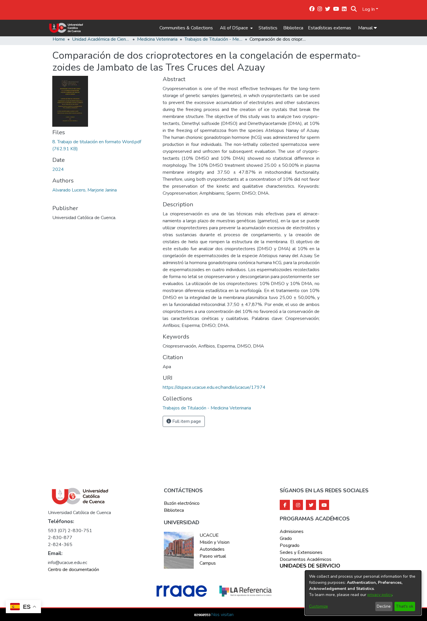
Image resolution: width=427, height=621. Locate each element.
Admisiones (292, 531)
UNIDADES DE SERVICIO (310, 566)
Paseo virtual (213, 556)
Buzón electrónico (182, 503)
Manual (366, 28)
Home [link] (59, 39)
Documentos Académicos (305, 559)
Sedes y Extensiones (301, 552)
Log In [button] (369, 9)
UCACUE (209, 535)
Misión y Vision (214, 542)
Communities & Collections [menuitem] (186, 28)
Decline (384, 606)
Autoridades (212, 549)
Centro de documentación (73, 569)
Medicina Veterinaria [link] (157, 39)
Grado (286, 538)
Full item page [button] (186, 421)
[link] (207, 408)
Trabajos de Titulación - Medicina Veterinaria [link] (213, 39)
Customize (318, 606)
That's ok (404, 606)
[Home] (66, 28)
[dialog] (363, 592)
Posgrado (289, 545)
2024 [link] (58, 169)
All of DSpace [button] (234, 28)
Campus (208, 563)
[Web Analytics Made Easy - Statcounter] (202, 614)
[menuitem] (236, 27)
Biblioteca (293, 28)
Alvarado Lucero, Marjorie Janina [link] (84, 190)
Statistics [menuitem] (268, 28)
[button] (354, 9)
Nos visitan (222, 614)
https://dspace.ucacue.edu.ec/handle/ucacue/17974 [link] (214, 387)
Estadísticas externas (329, 28)
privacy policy (379, 594)
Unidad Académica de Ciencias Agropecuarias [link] (101, 39)
